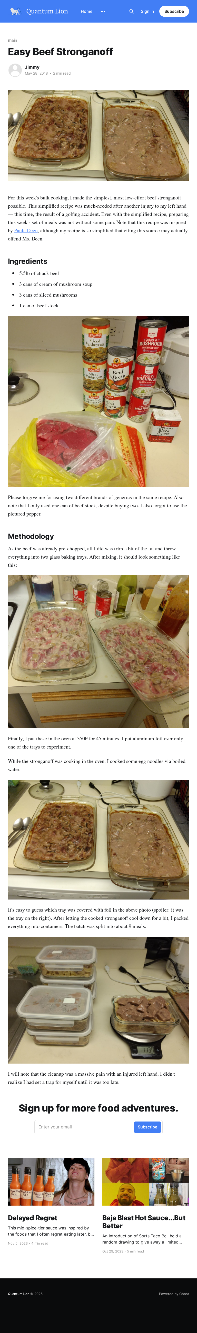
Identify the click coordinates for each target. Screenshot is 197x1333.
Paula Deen (26, 230)
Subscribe (174, 11)
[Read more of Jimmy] (15, 70)
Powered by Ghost (174, 1294)
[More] (103, 11)
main (12, 40)
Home (86, 11)
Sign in (147, 11)
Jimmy (32, 67)
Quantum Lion (18, 1294)
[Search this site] (131, 11)
